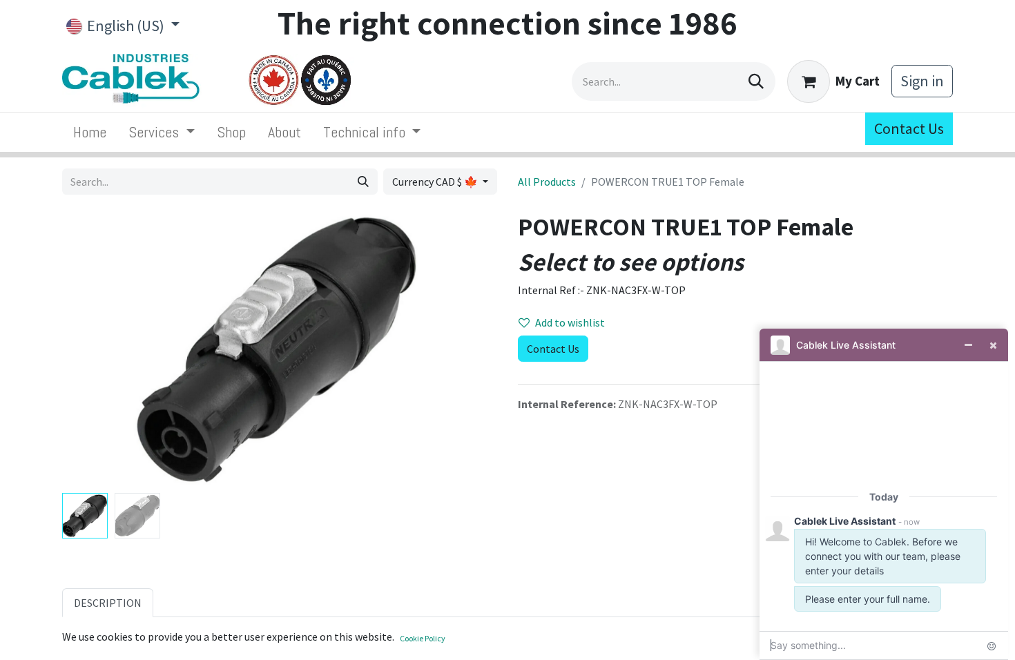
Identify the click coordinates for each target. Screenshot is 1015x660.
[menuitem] (89, 132)
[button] (95, 349)
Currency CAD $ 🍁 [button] (436, 181)
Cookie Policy (422, 638)
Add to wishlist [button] (570, 322)
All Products (547, 181)
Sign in (922, 80)
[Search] (756, 81)
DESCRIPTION (108, 603)
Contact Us (909, 128)
